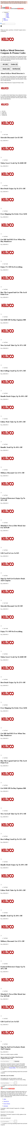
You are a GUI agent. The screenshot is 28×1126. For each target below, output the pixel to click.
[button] (15, 12)
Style (7, 14)
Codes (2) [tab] (4, 112)
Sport (7, 13)
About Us (5, 19)
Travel (7, 17)
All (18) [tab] (3, 111)
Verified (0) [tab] (4, 115)
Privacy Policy (12, 1067)
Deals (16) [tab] (4, 113)
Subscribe (17, 1061)
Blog (4, 18)
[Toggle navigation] (24, 9)
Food (7, 16)
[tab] (4, 64)
